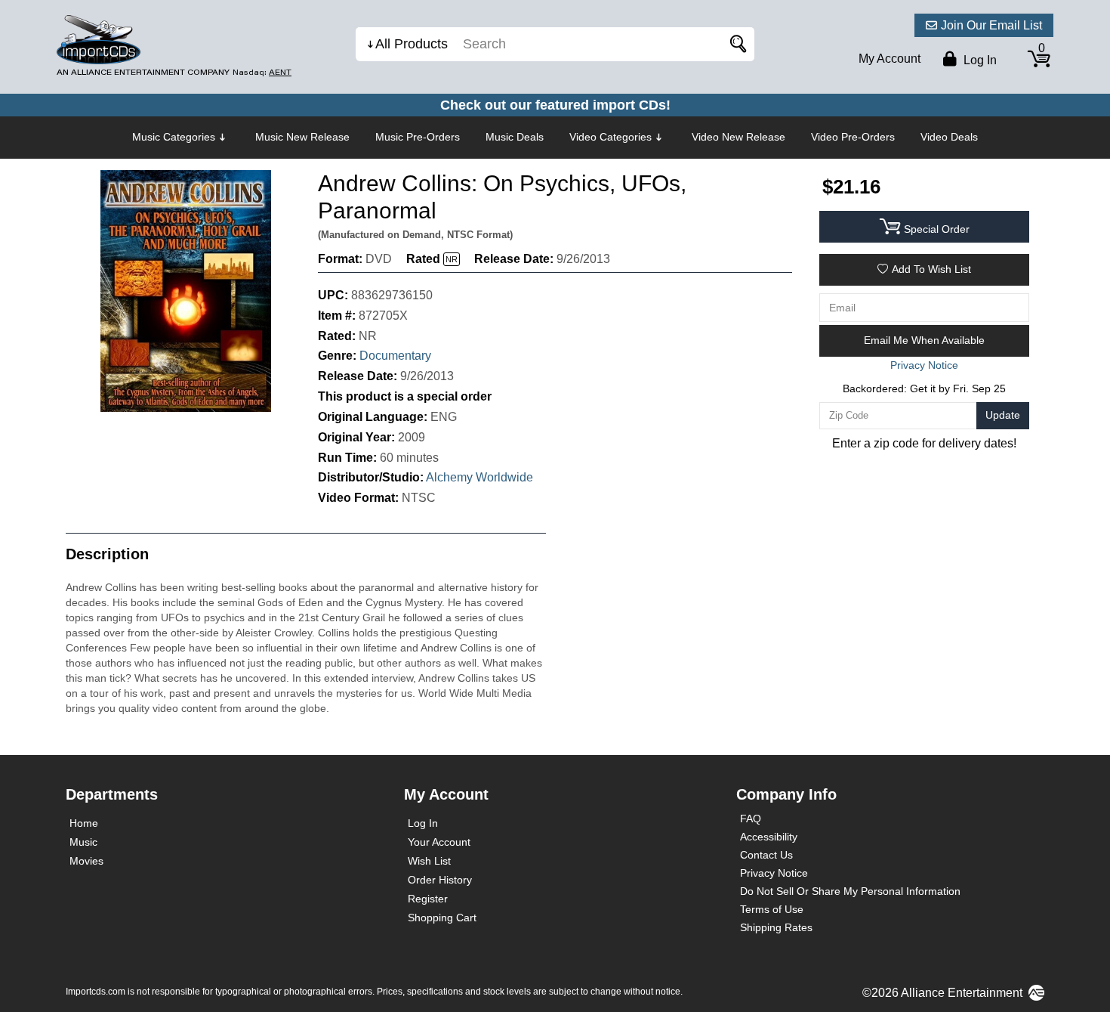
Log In (423, 823)
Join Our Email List (991, 25)
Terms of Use (771, 909)
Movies (86, 861)
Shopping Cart (442, 917)
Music (83, 842)
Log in (978, 60)
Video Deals (949, 137)
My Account (889, 58)
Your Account (439, 842)
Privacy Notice (774, 873)
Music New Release (302, 137)
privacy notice (924, 365)
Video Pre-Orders (853, 137)
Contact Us (766, 855)
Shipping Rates (776, 927)
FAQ (750, 818)
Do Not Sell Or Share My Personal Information (850, 891)
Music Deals (515, 137)
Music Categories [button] (173, 137)
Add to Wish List (931, 269)
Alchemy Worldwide (479, 477)
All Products (411, 43)
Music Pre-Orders (417, 137)
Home (83, 823)
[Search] (735, 44)
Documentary (395, 355)
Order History (440, 880)
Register (428, 899)
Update (1002, 415)
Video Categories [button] (610, 137)
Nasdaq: (262, 72)
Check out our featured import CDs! (555, 105)
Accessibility (768, 837)
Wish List (429, 861)
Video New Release (738, 137)
